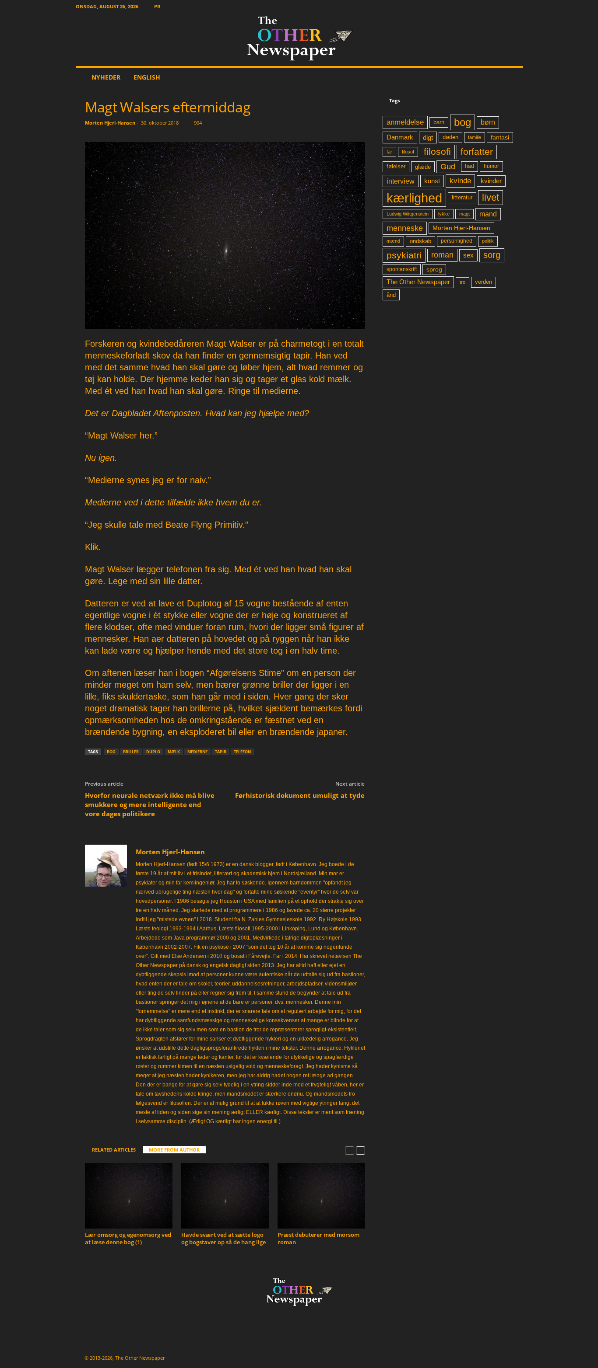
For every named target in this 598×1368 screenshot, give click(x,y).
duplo (153, 752)
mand (488, 214)
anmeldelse (405, 122)
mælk (174, 752)
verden (483, 282)
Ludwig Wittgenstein (408, 213)
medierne (197, 752)
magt (464, 213)
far (389, 151)
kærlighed (414, 198)
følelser (396, 167)
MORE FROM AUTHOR (174, 1149)
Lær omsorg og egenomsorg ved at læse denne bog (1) (128, 1238)
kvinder (491, 181)
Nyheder (105, 77)
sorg (491, 255)
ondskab (420, 241)
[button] (509, 77)
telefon (242, 752)
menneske (405, 228)
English (147, 77)
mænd (393, 241)
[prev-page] (349, 1150)
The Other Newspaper (418, 281)
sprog (434, 269)
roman (442, 255)
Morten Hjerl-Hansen (110, 122)
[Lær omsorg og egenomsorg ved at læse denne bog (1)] (128, 1196)
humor (491, 166)
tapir (220, 752)
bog (111, 752)
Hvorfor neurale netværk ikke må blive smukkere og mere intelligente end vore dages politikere (150, 804)
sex (468, 255)
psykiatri (404, 255)
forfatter (477, 151)
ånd (391, 295)
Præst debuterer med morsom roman (318, 1238)
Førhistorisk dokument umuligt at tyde (300, 795)
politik (488, 241)
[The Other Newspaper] (299, 39)
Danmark (400, 137)
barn (438, 122)
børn (488, 122)
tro (462, 282)
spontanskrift (402, 269)
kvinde (460, 180)
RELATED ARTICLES (114, 1149)
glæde (423, 167)
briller (131, 752)
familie (474, 137)
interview (401, 181)
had (469, 166)
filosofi (437, 151)
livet (490, 197)
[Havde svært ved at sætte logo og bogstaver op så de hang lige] (225, 1196)
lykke (444, 213)
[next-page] (360, 1150)
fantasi (500, 137)
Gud (447, 166)
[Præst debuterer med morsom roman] (321, 1196)
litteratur (462, 198)
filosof (408, 151)
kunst (432, 180)
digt (428, 137)
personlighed (456, 241)
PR (157, 6)
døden (450, 137)
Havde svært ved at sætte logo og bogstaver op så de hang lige (223, 1238)
